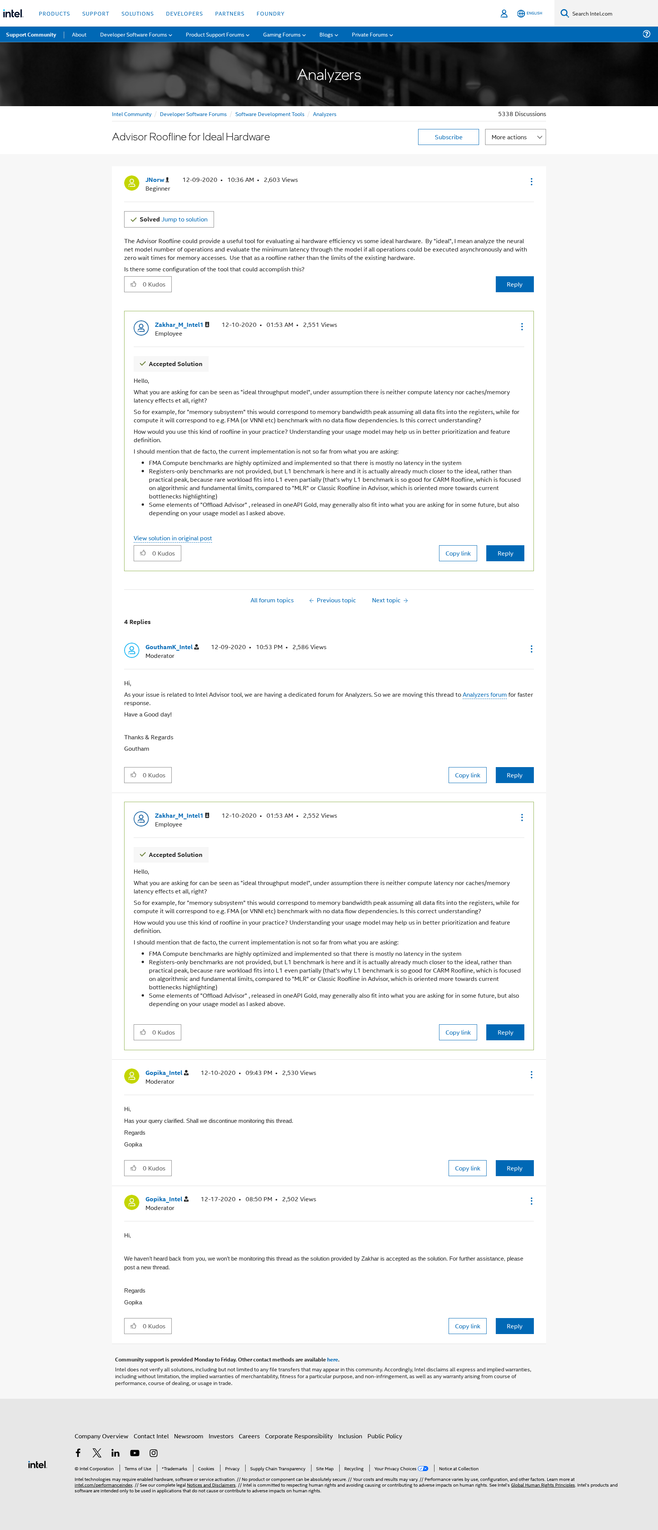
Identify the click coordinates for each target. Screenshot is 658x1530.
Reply (514, 284)
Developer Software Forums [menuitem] (133, 34)
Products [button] (54, 13)
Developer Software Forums (193, 114)
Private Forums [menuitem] (370, 34)
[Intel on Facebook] (78, 1453)
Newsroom (188, 1435)
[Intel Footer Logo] (37, 1463)
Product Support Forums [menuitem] (215, 34)
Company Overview (101, 1435)
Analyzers (325, 114)
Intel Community (132, 114)
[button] (531, 181)
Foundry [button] (271, 13)
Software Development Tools (270, 114)
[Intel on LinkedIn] (115, 1453)
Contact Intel (151, 1435)
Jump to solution (174, 219)
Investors (221, 1435)
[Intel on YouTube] (134, 1453)
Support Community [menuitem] (31, 34)
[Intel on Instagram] (153, 1453)
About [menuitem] (79, 34)
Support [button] (95, 13)
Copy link (458, 553)
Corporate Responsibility (299, 1435)
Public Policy (384, 1435)
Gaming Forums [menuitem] (282, 34)
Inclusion (350, 1435)
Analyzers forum (485, 694)
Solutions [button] (137, 13)
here (332, 1359)
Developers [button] (184, 13)
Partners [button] (229, 13)
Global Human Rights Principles (543, 1484)
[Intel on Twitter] (97, 1453)
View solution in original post (173, 537)
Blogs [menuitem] (326, 34)
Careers (249, 1435)
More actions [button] (509, 136)
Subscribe (449, 136)
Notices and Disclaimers (211, 1484)
